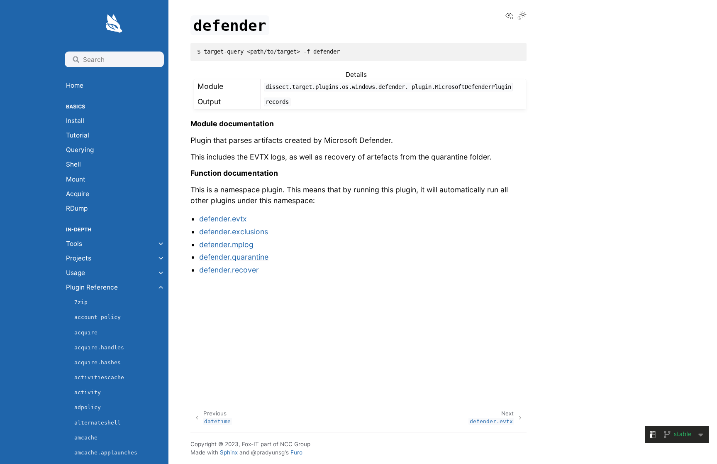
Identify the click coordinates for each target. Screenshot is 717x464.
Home (74, 85)
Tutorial (77, 135)
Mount (75, 179)
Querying (80, 150)
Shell (73, 164)
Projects (78, 258)
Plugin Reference (92, 287)
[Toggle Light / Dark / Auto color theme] (522, 16)
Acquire (77, 194)
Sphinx (229, 452)
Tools (74, 244)
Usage (75, 273)
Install (75, 121)
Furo (296, 452)
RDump (77, 208)
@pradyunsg (268, 452)
